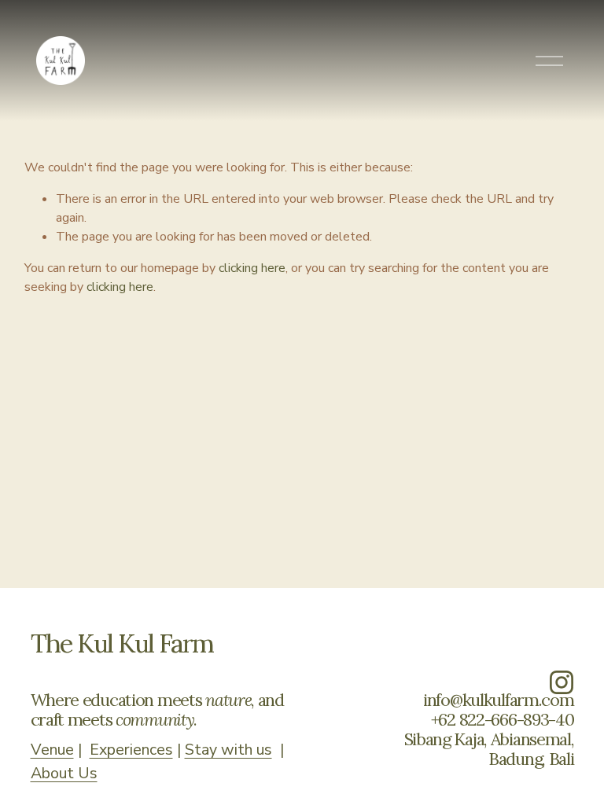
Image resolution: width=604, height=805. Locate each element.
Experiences (131, 749)
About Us (64, 773)
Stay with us (228, 749)
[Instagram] (561, 682)
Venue (52, 749)
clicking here (252, 268)
